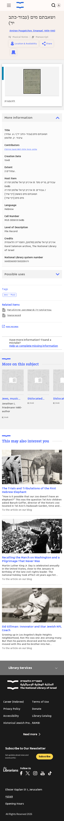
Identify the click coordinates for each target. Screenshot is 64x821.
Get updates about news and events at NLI (17, 756)
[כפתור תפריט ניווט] (8, 5)
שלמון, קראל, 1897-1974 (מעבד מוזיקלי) (20, 149)
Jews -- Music (9, 294)
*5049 (9, 797)
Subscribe (44, 756)
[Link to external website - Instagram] (35, 773)
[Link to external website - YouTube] (43, 773)
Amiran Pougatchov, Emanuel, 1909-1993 (32, 30)
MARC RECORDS (12, 326)
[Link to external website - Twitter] (28, 773)
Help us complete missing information (33, 346)
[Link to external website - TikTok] (50, 773)
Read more (30, 734)
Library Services (20, 668)
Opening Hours (14, 804)
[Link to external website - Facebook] (21, 773)
